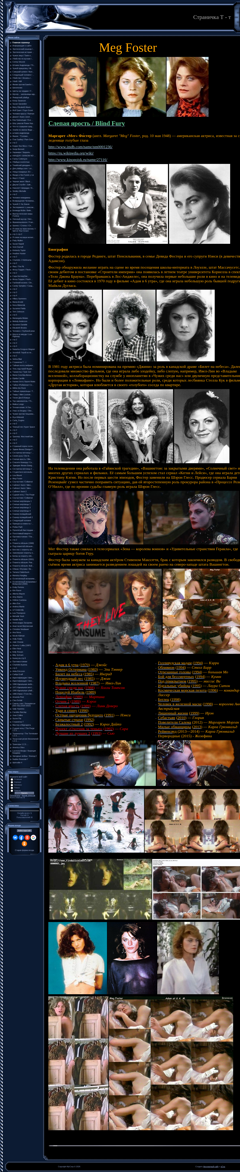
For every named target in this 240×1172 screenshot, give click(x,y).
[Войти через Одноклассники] (24, 843)
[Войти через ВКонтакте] (15, 837)
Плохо (17, 788)
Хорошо (17, 782)
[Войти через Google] (33, 837)
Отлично (18, 779)
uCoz (223, 1167)
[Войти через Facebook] (21, 837)
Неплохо (18, 785)
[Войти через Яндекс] (27, 837)
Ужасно (17, 790)
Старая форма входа (24, 850)
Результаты (15, 795)
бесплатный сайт (211, 1167)
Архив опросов (28, 795)
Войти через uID (24, 831)
